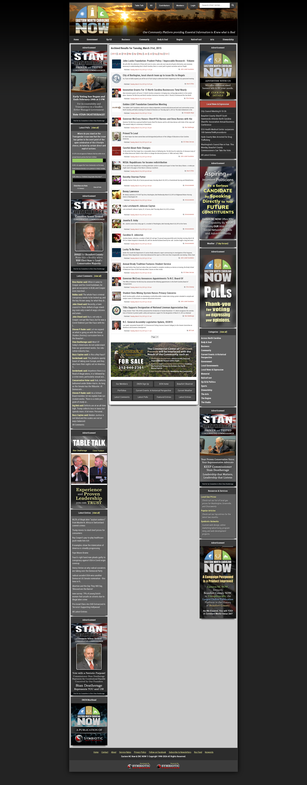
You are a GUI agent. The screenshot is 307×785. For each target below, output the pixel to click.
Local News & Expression (212, 369)
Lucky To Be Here (131, 249)
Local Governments (209, 365)
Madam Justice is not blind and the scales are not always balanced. (88, 418)
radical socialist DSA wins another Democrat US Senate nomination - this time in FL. (88, 578)
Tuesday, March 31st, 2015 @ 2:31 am (141, 316)
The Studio (206, 402)
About (113, 752)
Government (92, 39)
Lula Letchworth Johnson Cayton (139, 205)
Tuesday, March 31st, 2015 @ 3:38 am (141, 200)
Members (180, 5)
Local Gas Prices (208, 497)
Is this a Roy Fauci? (88, 354)
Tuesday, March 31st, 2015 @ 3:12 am (141, 229)
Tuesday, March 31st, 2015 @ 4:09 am (141, 157)
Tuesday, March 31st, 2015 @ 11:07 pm (141, 70)
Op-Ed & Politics (208, 382)
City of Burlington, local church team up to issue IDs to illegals (154, 75)
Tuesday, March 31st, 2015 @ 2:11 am (141, 331)
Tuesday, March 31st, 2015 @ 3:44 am (141, 186)
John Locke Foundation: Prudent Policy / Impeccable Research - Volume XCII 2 (158, 62)
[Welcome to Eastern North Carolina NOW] (92, 19)
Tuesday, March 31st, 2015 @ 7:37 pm (141, 113)
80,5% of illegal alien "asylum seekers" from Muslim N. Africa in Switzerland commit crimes (88, 522)
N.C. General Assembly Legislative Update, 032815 (148, 322)
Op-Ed (109, 39)
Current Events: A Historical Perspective (153, 390)
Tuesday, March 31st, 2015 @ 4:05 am (141, 171)
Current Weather (185, 390)
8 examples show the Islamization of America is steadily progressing (88, 546)
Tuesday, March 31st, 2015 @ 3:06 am (141, 244)
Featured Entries (164, 397)
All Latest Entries (79, 611)
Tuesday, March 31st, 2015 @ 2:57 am (141, 258)
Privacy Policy (140, 752)
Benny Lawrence (131, 191)
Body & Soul (162, 39)
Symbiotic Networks (210, 521)
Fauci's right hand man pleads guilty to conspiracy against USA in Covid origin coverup (89, 560)
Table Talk (139, 5)
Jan (119, 54)
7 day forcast (222, 243)
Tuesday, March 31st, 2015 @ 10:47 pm (141, 84)
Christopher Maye (189, 113)
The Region (206, 398)
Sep (161, 54)
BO (151, 5)
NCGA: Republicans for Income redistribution (145, 162)
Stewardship (228, 39)
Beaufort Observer (185, 384)
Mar (130, 54)
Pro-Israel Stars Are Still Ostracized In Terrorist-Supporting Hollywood (88, 605)
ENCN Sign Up (143, 384)
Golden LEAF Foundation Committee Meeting (145, 104)
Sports (204, 386)
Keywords (209, 752)
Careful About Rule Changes (136, 147)
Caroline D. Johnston (133, 234)
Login (193, 5)
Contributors (164, 5)
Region (180, 39)
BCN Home (164, 384)
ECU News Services (188, 142)
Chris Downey (190, 98)
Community (144, 39)
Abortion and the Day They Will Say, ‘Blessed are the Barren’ (87, 587)
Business (126, 39)
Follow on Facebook (157, 752)
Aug (156, 54)
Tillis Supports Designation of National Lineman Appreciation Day (155, 307)
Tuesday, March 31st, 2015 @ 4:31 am (141, 142)
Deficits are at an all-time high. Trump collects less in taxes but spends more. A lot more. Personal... (89, 408)
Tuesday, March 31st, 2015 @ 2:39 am (141, 287)
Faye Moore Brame (80, 553)
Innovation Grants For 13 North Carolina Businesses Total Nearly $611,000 (155, 91)
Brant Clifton (190, 84)
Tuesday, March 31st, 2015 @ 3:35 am (141, 215)
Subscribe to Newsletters (180, 752)
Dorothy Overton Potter (134, 176)
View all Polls (97, 187)
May (140, 54)
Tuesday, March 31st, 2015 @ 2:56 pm (141, 128)
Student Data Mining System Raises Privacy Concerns (149, 293)
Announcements (189, 185)
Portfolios (122, 390)
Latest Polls (143, 397)
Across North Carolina (211, 338)
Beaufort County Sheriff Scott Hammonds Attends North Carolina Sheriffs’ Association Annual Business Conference (217, 120)
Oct (166, 54)
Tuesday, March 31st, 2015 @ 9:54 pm (141, 99)
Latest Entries (185, 397)
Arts (212, 39)
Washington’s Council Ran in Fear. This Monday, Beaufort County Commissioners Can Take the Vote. (217, 147)
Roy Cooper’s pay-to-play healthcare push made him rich (87, 539)
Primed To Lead (130, 133)
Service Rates (125, 752)
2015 (114, 54)
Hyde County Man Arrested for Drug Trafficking (216, 138)
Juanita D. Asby (130, 220)
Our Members (122, 384)
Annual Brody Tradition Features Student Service (147, 264)
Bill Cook (191, 330)
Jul (151, 54)
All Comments (78, 424)
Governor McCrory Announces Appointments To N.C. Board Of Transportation (153, 280)
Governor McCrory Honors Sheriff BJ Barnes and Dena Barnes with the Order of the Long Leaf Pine (157, 120)
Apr (135, 54)
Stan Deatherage (189, 127)
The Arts (205, 394)
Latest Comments (122, 397)
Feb (124, 54)
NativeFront (196, 39)
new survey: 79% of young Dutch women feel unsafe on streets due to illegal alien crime (88, 596)
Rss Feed (198, 752)
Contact (104, 752)
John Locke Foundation (187, 69)
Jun (146, 54)
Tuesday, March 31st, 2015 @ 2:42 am (141, 273)
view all (95, 127)
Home (76, 39)
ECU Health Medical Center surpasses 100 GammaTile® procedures (217, 131)
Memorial (205, 373)
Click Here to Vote (81, 186)
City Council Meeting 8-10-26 (213, 111)
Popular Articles (208, 510)
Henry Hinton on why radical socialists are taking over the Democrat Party (89, 569)
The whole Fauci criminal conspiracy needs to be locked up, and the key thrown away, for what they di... (89, 297)
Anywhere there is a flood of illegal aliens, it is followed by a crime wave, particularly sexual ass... (88, 373)
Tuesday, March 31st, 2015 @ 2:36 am (141, 302)
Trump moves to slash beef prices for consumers (88, 531)
